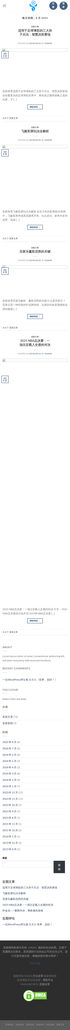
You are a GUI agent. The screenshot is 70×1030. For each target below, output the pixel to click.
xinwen (48, 43)
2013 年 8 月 (9, 849)
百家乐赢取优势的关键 (35, 251)
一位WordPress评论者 (15, 679)
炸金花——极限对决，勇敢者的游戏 (22, 910)
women (23, 699)
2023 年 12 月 (10, 792)
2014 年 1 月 (9, 836)
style (18, 699)
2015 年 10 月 (10, 830)
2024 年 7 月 (9, 748)
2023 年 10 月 (10, 804)
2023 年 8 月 (9, 817)
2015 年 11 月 (10, 823)
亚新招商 (30, 1024)
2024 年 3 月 (9, 773)
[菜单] (4, 6)
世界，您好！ (47, 679)
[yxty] (33, 5)
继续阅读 (35, 107)
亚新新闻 (7, 723)
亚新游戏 (20, 1024)
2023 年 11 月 (10, 798)
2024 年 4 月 (9, 767)
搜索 (4, 858)
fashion (13, 699)
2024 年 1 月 (9, 786)
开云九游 (35, 963)
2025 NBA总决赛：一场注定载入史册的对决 (35, 342)
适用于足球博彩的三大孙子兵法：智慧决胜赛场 (35, 32)
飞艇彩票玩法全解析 (35, 131)
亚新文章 (35, 26)
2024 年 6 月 (9, 754)
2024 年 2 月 (9, 779)
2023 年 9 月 (9, 811)
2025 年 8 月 (9, 742)
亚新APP (40, 1024)
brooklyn (5, 699)
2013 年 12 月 (10, 842)
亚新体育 (9, 1024)
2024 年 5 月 (9, 760)
